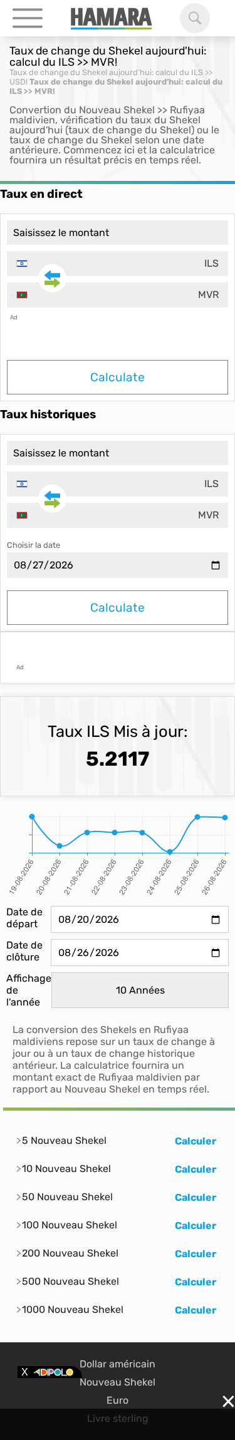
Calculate (117, 377)
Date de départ (24, 918)
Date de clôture (24, 951)
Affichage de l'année (28, 990)
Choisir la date (33, 545)
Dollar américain (117, 1364)
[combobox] (117, 263)
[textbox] (117, 263)
